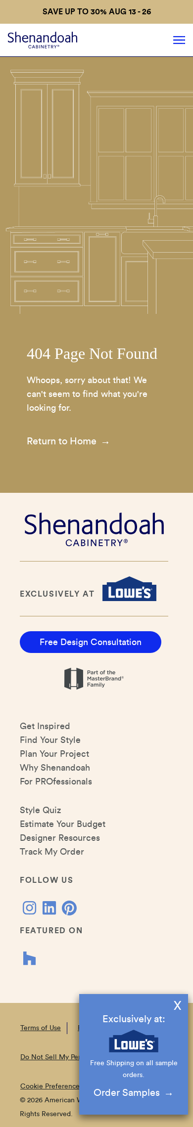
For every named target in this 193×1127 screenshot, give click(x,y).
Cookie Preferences (51, 1086)
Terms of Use (40, 1028)
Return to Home (61, 441)
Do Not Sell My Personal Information (78, 1057)
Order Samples (127, 1093)
